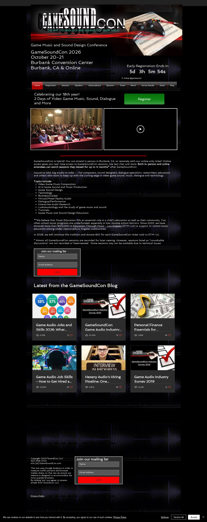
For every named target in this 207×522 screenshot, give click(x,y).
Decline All (179, 517)
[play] (95, 147)
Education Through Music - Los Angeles (97, 226)
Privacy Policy (37, 496)
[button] (162, 85)
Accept (194, 517)
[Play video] (140, 129)
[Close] (203, 517)
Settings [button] (165, 517)
